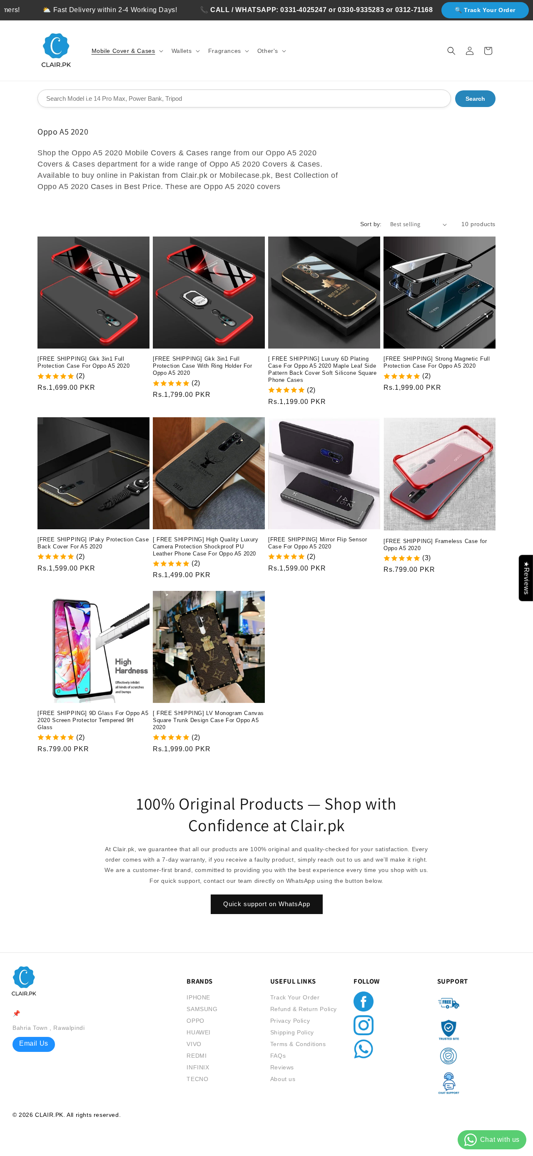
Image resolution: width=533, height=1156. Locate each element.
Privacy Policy (290, 1020)
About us (283, 1079)
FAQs (278, 1055)
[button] (127, 51)
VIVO (194, 1044)
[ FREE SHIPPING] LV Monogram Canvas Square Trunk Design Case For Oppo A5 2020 (208, 720)
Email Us (33, 1043)
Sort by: (371, 224)
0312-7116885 (395, 9)
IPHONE (198, 997)
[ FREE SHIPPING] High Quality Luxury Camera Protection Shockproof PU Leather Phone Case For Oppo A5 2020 (206, 546)
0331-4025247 (281, 9)
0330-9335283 (338, 9)
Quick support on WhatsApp (266, 904)
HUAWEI (199, 1032)
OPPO (195, 1020)
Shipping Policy (292, 1032)
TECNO (197, 1079)
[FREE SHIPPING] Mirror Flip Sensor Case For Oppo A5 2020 (317, 543)
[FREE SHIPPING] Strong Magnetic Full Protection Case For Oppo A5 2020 (437, 362)
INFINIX (198, 1067)
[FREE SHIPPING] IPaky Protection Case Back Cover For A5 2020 (93, 543)
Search (475, 98)
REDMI (197, 1055)
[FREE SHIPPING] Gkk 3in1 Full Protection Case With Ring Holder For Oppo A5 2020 (202, 366)
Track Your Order (295, 997)
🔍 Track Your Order (485, 10)
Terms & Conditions (298, 1044)
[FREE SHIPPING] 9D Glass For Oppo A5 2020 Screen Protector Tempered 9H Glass (93, 720)
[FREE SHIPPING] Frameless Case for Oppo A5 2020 (435, 544)
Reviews (282, 1067)
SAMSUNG (202, 1009)
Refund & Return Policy (303, 1009)
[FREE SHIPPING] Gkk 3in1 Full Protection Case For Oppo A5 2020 (83, 362)
